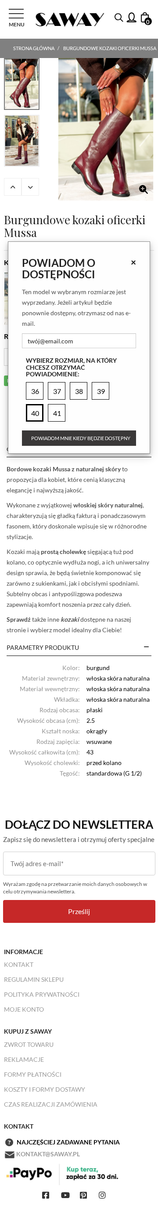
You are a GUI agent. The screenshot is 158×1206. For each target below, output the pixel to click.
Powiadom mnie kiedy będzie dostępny (80, 438)
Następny (30, 187)
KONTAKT (18, 964)
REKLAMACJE (24, 1059)
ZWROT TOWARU (29, 1044)
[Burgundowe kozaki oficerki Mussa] (105, 129)
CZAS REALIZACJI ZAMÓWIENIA (50, 1104)
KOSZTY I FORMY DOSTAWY (44, 1089)
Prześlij (79, 911)
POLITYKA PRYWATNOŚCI (41, 994)
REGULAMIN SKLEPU (34, 979)
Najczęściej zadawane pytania (68, 1142)
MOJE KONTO (24, 1009)
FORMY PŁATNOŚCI (32, 1074)
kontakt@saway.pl (48, 1154)
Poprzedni (13, 187)
